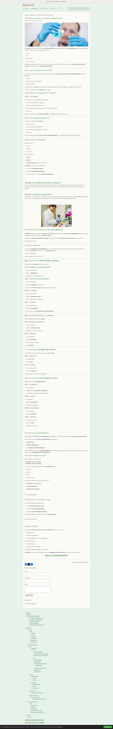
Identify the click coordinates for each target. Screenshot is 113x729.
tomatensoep (33, 638)
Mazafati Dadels (39, 665)
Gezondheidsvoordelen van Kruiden (40, 699)
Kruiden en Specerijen (35, 697)
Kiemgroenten (34, 682)
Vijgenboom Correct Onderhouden (41, 655)
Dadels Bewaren (37, 670)
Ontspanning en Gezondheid (36, 710)
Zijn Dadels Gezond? (33, 494)
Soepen (31, 631)
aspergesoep (33, 636)
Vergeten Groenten (35, 676)
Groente (31, 674)
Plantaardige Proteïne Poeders (37, 692)
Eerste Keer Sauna (34, 705)
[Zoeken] (59, 8)
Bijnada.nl (27, 15)
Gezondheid (28, 627)
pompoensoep (34, 640)
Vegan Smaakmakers (33, 695)
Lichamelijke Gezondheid (33, 701)
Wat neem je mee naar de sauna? (37, 712)
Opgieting (33, 707)
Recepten (30, 629)
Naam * (26, 571)
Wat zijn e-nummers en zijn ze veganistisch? (44, 15)
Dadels (34, 658)
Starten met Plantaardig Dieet (56, 555)
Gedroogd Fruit (34, 648)
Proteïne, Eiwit (32, 690)
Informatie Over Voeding (33, 644)
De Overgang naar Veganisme (35, 617)
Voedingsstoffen (37, 661)
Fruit (30, 646)
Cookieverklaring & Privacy (34, 720)
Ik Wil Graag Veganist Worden (34, 616)
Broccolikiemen (36, 688)
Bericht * (26, 584)
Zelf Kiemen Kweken (37, 684)
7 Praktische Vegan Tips (34, 623)
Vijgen (34, 650)
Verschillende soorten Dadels (40, 668)
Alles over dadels (37, 671)
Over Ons (28, 715)
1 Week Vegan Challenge (34, 621)
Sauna (30, 703)
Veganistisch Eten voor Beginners (36, 619)
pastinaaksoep (34, 642)
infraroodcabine (34, 708)
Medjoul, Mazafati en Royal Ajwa (40, 663)
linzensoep (33, 633)
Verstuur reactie (29, 595)
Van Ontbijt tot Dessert (38, 652)
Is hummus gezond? (33, 519)
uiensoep (33, 634)
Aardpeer (34, 678)
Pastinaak (35, 679)
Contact (29, 717)
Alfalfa (34, 686)
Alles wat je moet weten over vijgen (41, 653)
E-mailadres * (27, 578)
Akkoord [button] (107, 726)
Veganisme (32, 15)
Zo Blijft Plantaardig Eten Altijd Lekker (36, 625)
